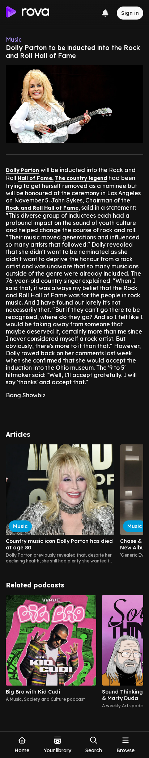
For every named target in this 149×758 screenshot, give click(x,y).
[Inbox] (105, 13)
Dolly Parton (22, 170)
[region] (74, 504)
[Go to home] (27, 13)
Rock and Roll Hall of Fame (42, 208)
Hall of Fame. (36, 178)
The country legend (81, 178)
